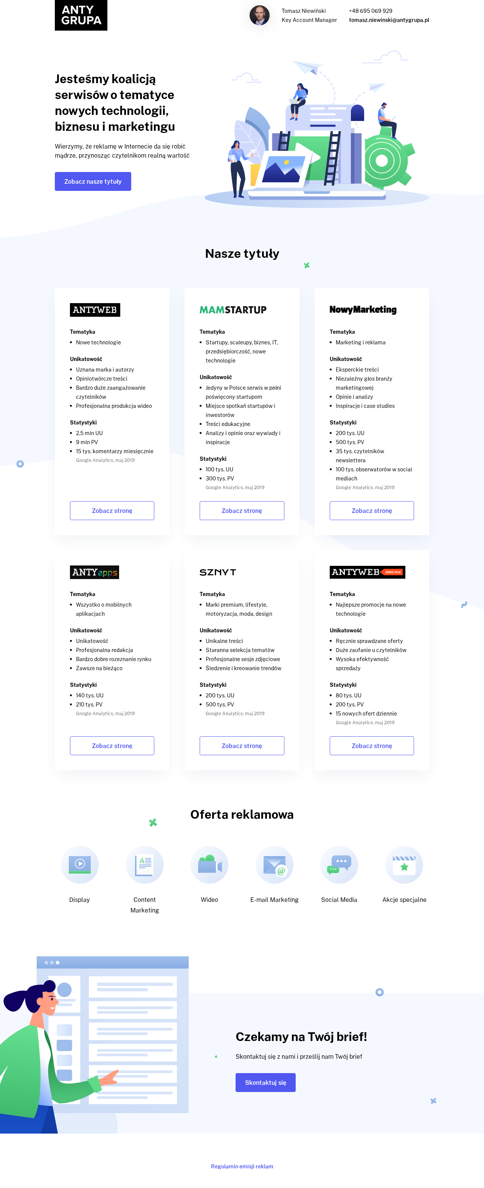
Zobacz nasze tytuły (93, 181)
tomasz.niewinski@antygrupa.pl (389, 20)
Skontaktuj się (265, 1082)
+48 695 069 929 (370, 11)
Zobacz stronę (112, 510)
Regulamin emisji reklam (242, 1166)
